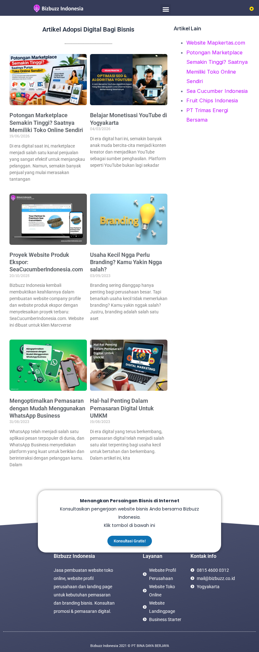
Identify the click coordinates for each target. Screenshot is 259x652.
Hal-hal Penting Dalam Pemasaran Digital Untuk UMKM (122, 408)
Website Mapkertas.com (215, 42)
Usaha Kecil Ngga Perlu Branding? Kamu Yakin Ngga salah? (126, 262)
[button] (165, 9)
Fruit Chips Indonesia (212, 100)
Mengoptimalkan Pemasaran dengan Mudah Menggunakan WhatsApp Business (47, 408)
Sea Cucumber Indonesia (217, 91)
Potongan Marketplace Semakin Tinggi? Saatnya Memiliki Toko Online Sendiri (46, 122)
